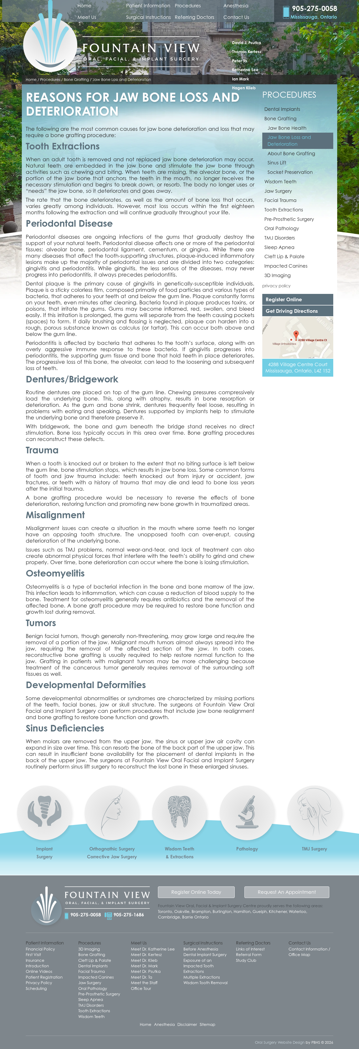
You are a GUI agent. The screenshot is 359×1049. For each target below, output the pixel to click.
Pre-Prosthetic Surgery (289, 219)
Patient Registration (44, 977)
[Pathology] (247, 830)
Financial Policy (40, 949)
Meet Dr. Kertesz (146, 954)
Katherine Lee (245, 69)
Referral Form (248, 954)
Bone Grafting (280, 118)
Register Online (284, 299)
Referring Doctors (194, 17)
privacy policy (276, 285)
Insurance (35, 960)
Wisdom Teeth (280, 181)
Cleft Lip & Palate (284, 256)
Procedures (188, 5)
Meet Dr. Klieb (144, 960)
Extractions (193, 971)
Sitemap (207, 1024)
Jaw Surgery (278, 191)
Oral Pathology (281, 228)
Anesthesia (235, 5)
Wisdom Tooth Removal (205, 982)
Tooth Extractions (283, 209)
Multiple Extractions (201, 977)
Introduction (37, 965)
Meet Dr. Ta (141, 977)
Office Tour (141, 988)
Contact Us (236, 17)
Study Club (246, 960)
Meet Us (87, 17)
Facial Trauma (280, 200)
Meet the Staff (144, 982)
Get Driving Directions (292, 311)
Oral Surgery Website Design (280, 1042)
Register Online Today (196, 892)
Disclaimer (187, 1024)
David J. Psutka (246, 42)
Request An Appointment (287, 892)
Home (84, 5)
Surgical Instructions (148, 17)
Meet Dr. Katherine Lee (153, 949)
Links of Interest (250, 949)
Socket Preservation (290, 172)
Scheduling (36, 988)
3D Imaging (277, 275)
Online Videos (39, 971)
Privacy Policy (39, 982)
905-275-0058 (85, 914)
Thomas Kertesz (246, 51)
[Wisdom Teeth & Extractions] (179, 830)
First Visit (33, 954)
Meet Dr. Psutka (146, 971)
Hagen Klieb (244, 87)
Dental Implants (282, 109)
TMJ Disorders (279, 238)
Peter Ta (239, 60)
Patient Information (148, 5)
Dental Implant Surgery (205, 954)
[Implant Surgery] (44, 829)
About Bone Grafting (291, 153)
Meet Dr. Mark (144, 965)
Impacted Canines (285, 266)
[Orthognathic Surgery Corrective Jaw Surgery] (112, 835)
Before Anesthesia (200, 949)
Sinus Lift (277, 162)
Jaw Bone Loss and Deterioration (289, 140)
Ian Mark (240, 78)
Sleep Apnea (279, 247)
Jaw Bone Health (287, 128)
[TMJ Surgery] (314, 835)
